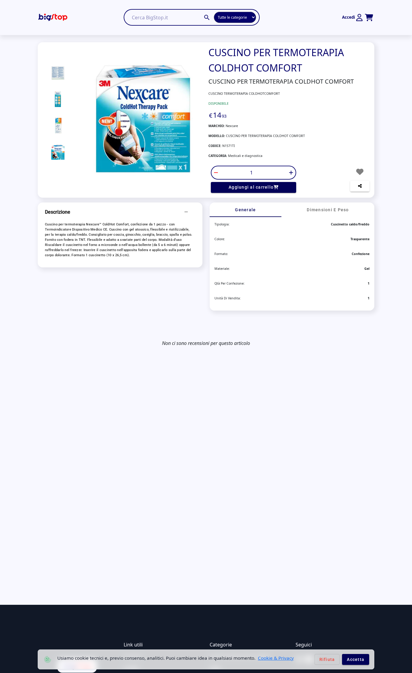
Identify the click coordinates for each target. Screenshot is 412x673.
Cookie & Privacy (276, 658)
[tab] (245, 210)
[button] (120, 212)
